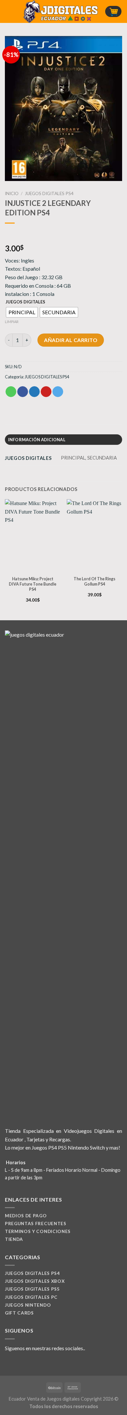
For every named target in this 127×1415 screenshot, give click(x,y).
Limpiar (12, 321)
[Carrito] (113, 11)
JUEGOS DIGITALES (25, 302)
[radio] (21, 312)
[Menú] (9, 11)
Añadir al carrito (70, 340)
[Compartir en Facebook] (22, 391)
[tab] (63, 439)
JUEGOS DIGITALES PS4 (49, 193)
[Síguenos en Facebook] (8, 1364)
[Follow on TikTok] (24, 1364)
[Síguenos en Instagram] (17, 1364)
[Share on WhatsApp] (11, 391)
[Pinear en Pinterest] (46, 391)
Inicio (12, 193)
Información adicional (36, 439)
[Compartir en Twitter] (34, 391)
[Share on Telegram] (57, 391)
